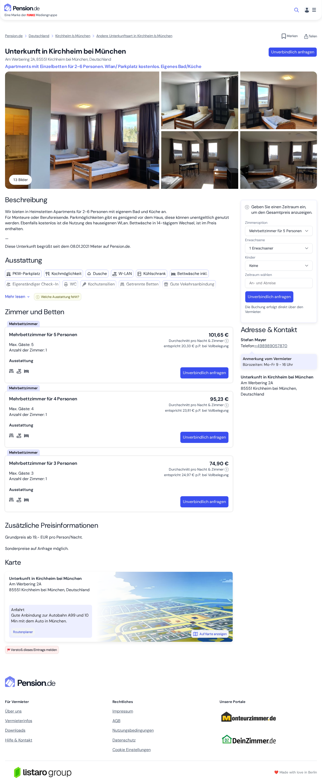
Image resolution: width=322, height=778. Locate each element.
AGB (116, 720)
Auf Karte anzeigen (213, 634)
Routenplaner (23, 632)
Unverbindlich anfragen (292, 52)
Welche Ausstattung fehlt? (59, 297)
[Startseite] (31, 681)
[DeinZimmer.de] (248, 746)
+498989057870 (271, 345)
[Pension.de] (23, 7)
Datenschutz (124, 740)
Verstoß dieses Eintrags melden (34, 650)
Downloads (15, 730)
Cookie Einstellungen (131, 749)
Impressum (122, 711)
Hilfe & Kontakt (18, 740)
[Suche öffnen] (297, 10)
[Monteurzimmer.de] (248, 724)
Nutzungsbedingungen (133, 730)
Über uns (13, 711)
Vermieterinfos (18, 720)
